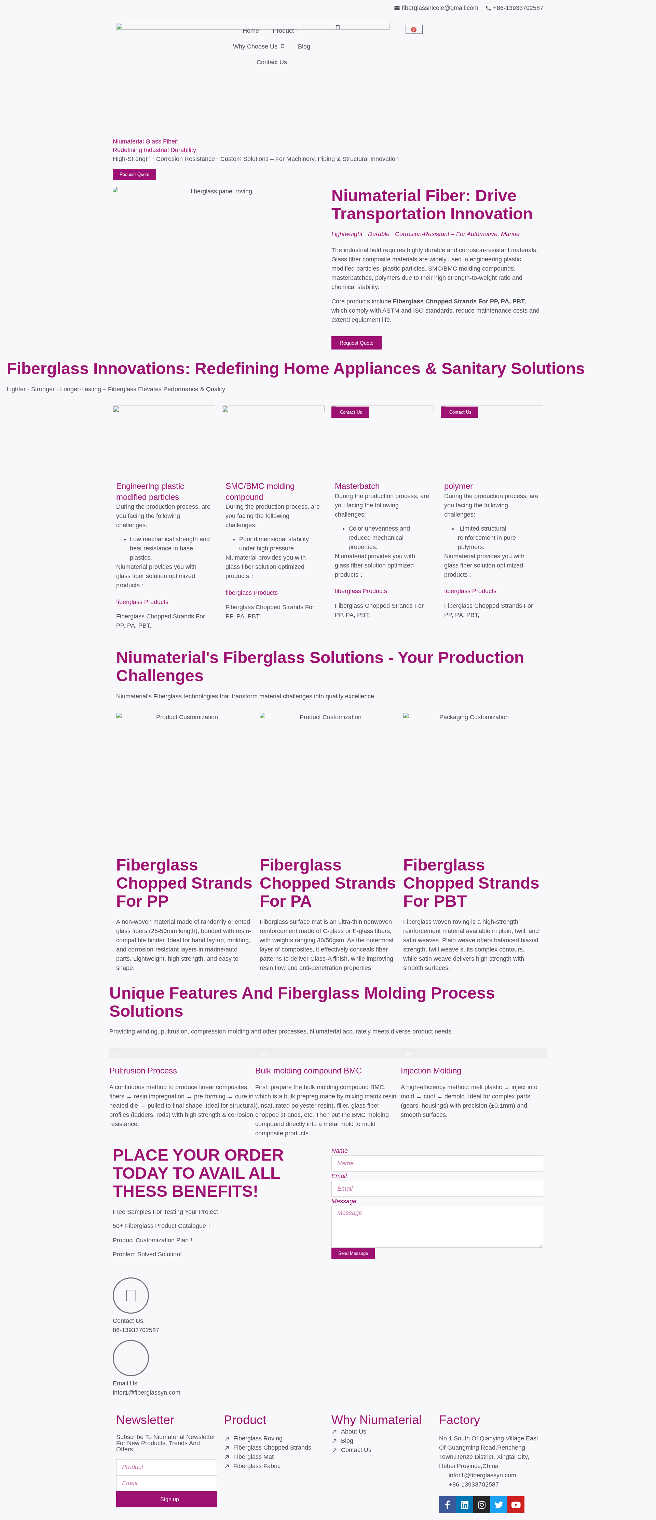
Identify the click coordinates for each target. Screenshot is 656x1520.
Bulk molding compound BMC (308, 1070)
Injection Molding (431, 1070)
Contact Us (272, 62)
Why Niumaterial (376, 1420)
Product (283, 30)
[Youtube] (515, 1504)
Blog (304, 46)
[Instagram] (481, 1504)
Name (339, 1150)
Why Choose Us (255, 46)
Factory (459, 1420)
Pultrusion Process (143, 1070)
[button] (338, 27)
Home (251, 30)
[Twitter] (498, 1504)
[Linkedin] (464, 1504)
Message (343, 1201)
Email (339, 1176)
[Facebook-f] (447, 1504)
